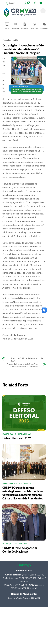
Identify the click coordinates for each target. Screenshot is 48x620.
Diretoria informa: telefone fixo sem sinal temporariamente (22, 365)
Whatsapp (34, 28)
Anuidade (15, 28)
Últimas (27, 434)
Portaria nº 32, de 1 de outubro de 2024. (26, 359)
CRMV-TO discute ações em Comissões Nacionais (19, 549)
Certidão (24, 28)
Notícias (18, 434)
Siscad (6, 28)
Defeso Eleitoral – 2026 (16, 438)
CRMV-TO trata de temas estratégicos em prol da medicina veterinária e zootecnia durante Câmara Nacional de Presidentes (22, 493)
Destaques (7, 434)
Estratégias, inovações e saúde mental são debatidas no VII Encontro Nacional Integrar (23, 49)
